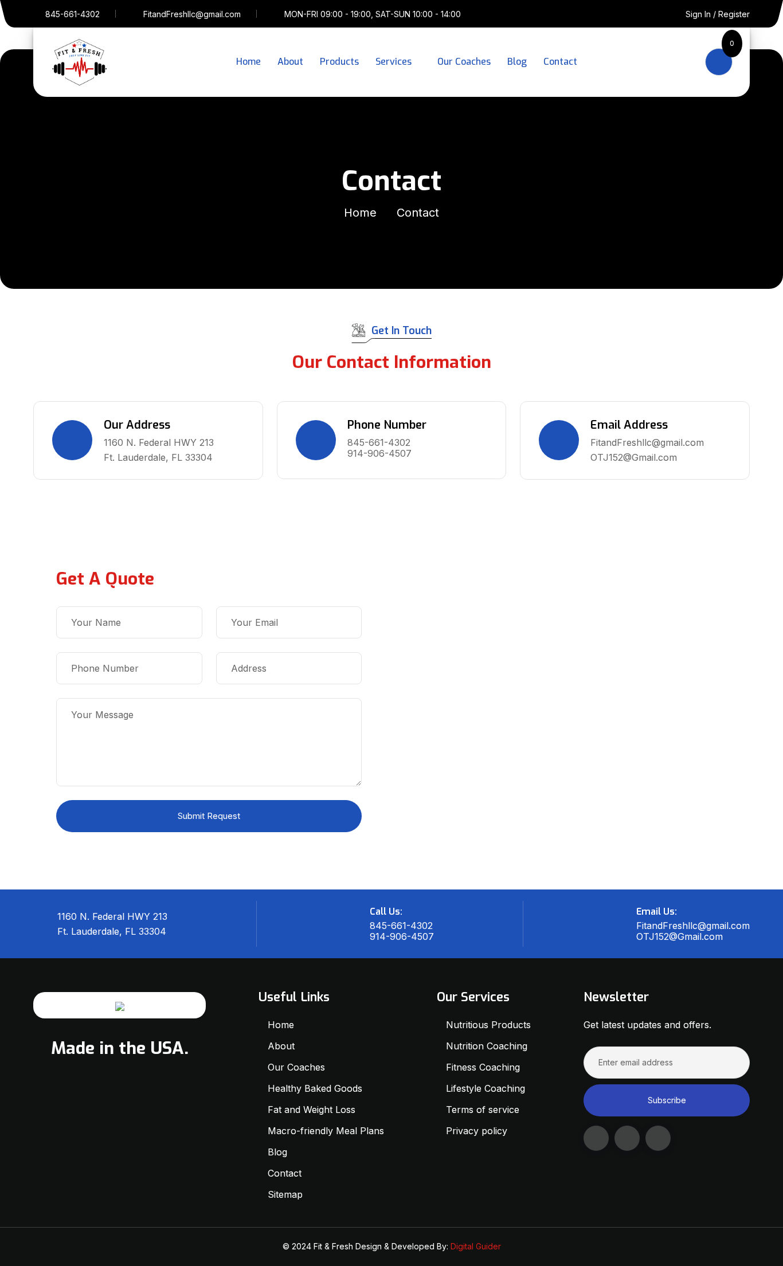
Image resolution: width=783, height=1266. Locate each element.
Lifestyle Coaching (485, 1088)
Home (248, 62)
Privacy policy (476, 1130)
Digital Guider (476, 1246)
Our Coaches (464, 62)
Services (393, 62)
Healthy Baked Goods (315, 1088)
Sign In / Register (718, 14)
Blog (517, 62)
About (290, 62)
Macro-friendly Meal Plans (326, 1130)
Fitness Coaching (483, 1067)
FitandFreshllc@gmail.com (192, 14)
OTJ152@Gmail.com (633, 457)
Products (339, 62)
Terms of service (482, 1109)
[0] (719, 62)
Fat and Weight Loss (311, 1109)
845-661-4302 (72, 14)
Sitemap (285, 1194)
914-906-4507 (379, 453)
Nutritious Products (488, 1024)
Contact (560, 62)
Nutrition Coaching (488, 1046)
